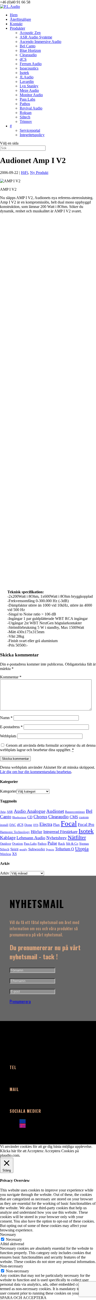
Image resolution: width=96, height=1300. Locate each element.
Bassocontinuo (75, 812)
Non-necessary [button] (11, 1266)
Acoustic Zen (30, 33)
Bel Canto (27, 46)
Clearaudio (28, 55)
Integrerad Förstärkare (60, 832)
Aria (3, 812)
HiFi (24, 172)
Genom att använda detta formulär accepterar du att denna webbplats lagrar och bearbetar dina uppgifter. (48, 747)
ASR (10, 812)
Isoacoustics (29, 68)
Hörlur (36, 831)
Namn (6, 718)
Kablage (8, 837)
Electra (45, 824)
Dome (28, 825)
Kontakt (16, 24)
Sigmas (84, 843)
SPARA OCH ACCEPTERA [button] (23, 1298)
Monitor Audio (31, 95)
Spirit (14, 849)
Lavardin (27, 81)
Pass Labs (27, 99)
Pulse (52, 843)
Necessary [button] (8, 1234)
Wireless (5, 854)
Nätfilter (77, 837)
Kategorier (8, 791)
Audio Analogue (29, 811)
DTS (35, 825)
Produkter (17, 28)
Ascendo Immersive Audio (40, 41)
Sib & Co (72, 843)
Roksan (26, 113)
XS (14, 854)
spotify (23, 849)
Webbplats (8, 736)
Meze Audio (29, 90)
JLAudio (26, 77)
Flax (56, 825)
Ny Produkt (39, 172)
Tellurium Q (64, 849)
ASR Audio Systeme (36, 37)
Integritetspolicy (32, 135)
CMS (74, 817)
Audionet (55, 811)
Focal (69, 823)
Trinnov (26, 121)
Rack (61, 843)
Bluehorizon (19, 817)
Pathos (25, 104)
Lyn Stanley (29, 86)
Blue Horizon (30, 50)
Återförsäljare (20, 19)
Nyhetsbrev (56, 837)
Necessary (14, 1239)
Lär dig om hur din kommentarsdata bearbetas (35, 772)
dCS (23, 59)
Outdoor (5, 843)
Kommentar (10, 677)
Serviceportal (30, 130)
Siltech (25, 117)
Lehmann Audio (30, 837)
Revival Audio (31, 108)
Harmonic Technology (15, 832)
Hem (13, 15)
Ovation (17, 843)
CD (29, 817)
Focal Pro (86, 824)
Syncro (50, 849)
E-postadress (11, 727)
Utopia (82, 848)
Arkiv (4, 873)
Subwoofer (36, 849)
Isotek (24, 73)
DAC (12, 825)
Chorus (40, 816)
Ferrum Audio (31, 64)
